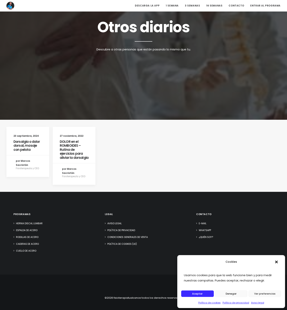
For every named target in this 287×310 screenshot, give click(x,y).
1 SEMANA (172, 5)
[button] (276, 262)
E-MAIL (202, 223)
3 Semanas (192, 5)
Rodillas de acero (27, 237)
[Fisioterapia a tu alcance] (10, 6)
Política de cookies (209, 302)
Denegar (231, 293)
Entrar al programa (265, 5)
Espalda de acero (26, 230)
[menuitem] (148, 5)
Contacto (236, 5)
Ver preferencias (264, 293)
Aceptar (197, 293)
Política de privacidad (236, 302)
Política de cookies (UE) (122, 244)
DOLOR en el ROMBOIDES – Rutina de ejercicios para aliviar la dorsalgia (74, 149)
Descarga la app (147, 5)
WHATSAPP (205, 230)
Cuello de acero (26, 250)
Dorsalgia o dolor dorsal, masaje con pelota (26, 145)
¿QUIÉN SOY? (206, 237)
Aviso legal (257, 302)
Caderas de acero (27, 244)
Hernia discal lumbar (29, 223)
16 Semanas (214, 5)
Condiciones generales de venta (127, 237)
